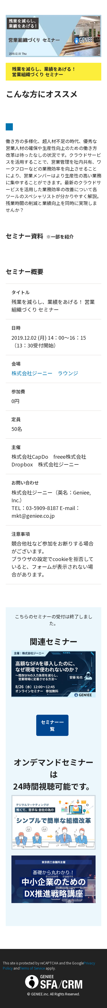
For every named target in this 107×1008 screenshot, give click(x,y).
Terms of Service (32, 968)
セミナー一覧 (52, 725)
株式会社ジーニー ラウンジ (44, 373)
